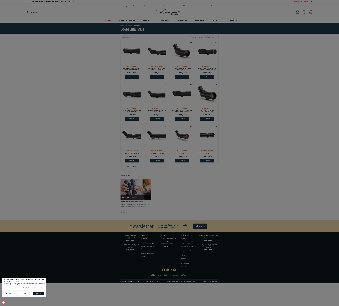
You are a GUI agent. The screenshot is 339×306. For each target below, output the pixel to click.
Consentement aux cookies (3, 302)
